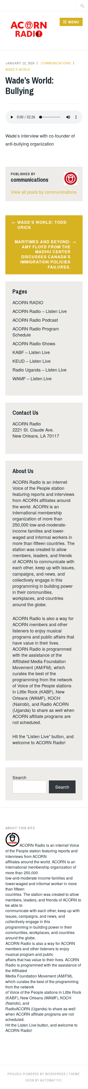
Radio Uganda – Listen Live (39, 369)
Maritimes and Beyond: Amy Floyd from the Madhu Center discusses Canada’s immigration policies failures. (43, 254)
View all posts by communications (44, 192)
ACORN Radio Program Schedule (35, 331)
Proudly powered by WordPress (37, 1074)
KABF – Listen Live (31, 352)
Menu (73, 21)
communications (56, 63)
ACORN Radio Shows (33, 343)
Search (19, 777)
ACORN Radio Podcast (35, 320)
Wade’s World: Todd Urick (42, 224)
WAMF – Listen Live (32, 378)
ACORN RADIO (27, 302)
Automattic (51, 1080)
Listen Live (27, 1025)
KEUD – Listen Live (31, 361)
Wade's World (17, 69)
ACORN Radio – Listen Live (39, 311)
